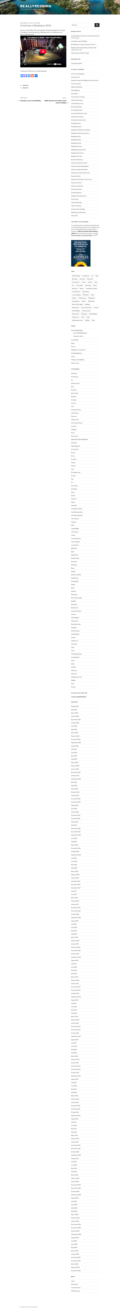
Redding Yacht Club (76, 156)
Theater (73, 637)
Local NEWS (74, 340)
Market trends (75, 558)
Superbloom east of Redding (79, 41)
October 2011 (75, 1112)
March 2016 (74, 937)
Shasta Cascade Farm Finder (79, 163)
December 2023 (75, 772)
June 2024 (74, 752)
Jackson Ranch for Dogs (78, 97)
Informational (76, 291)
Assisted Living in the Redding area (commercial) (84, 80)
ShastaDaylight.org (76, 353)
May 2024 (74, 756)
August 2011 (74, 1119)
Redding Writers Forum (77, 153)
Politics (84, 301)
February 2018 (75, 874)
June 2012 (74, 1086)
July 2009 (74, 1201)
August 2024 (75, 746)
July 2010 (74, 1161)
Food (95, 282)
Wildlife (87, 320)
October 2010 (75, 1152)
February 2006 (75, 1267)
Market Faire (74, 555)
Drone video (74, 436)
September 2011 (76, 1115)
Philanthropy (82, 298)
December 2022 (75, 798)
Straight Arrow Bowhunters (78, 196)
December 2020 (76, 828)
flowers (90, 282)
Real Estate (91, 301)
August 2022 (74, 805)
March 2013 (74, 1056)
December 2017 (75, 881)
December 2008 (76, 1224)
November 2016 (75, 911)
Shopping (84, 314)
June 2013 (74, 1046)
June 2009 (74, 1204)
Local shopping (76, 295)
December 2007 (76, 1257)
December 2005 (76, 1270)
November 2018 (75, 848)
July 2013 (74, 1043)
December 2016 (75, 907)
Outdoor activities (76, 574)
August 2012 (74, 1079)
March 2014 (74, 1016)
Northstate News (76, 123)
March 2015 (74, 977)
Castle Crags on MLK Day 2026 (80, 53)
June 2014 (74, 1006)
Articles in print (75, 383)
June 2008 (74, 1244)
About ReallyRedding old (80, 333)
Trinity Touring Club (76, 202)
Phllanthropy (74, 578)
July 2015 (74, 963)
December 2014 (75, 987)
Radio (72, 588)
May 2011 (74, 1128)
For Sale (73, 476)
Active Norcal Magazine (78, 74)
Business (73, 396)
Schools (96, 307)
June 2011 (74, 1125)
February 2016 (75, 940)
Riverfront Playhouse (77, 159)
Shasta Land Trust (76, 182)
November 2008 (76, 1227)
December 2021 (75, 815)
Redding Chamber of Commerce (80, 133)
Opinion (74, 298)
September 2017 (76, 888)
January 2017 (75, 904)
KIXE (72, 525)
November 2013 (75, 1029)
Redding (25, 85)
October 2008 (75, 1231)
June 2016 (74, 927)
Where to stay (75, 363)
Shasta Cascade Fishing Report (80, 166)
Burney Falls (74, 393)
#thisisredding (76, 276)
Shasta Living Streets (77, 186)
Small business (75, 631)
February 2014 (75, 1020)
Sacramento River (86, 307)
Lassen (73, 535)
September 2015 (76, 957)
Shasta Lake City (76, 624)
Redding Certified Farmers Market (80, 130)
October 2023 (75, 775)
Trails (82, 317)
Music (92, 295)
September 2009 (76, 1194)
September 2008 (76, 1234)
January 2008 (75, 1254)
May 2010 (74, 1168)
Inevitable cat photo (91, 288)
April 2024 (74, 759)
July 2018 (74, 858)
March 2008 (74, 1251)
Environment (75, 282)
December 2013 (75, 1026)
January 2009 (75, 1221)
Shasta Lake (75, 314)
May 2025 (74, 729)
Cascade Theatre (76, 83)
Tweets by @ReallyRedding (78, 696)
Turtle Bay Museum (76, 654)
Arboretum (74, 373)
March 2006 (74, 1264)
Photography (75, 301)
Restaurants (75, 307)
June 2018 (74, 861)
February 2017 (75, 901)
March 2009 (74, 1214)
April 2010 (74, 1171)
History (82, 288)
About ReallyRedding (77, 330)
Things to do (75, 317)
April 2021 (74, 825)
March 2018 (74, 871)
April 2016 (74, 934)
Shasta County (86, 310)
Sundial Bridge (93, 314)
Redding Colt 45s (76, 136)
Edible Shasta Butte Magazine (79, 439)
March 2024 (74, 762)
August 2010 (75, 1158)
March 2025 (74, 732)
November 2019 (75, 831)
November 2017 (75, 884)
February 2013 (75, 1059)
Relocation (74, 604)
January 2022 (75, 812)
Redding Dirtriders (76, 140)
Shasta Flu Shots (76, 176)
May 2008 (74, 1247)
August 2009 (75, 1198)
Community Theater (76, 423)
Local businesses (76, 538)
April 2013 (74, 1053)
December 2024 (75, 739)
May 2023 (74, 782)
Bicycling (74, 279)
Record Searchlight (77, 304)
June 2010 (74, 1165)
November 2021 (75, 818)
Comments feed (75, 1287)
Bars (97, 276)
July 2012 (73, 1082)
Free (72, 479)
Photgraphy (91, 298)
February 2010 (75, 1178)
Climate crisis (75, 419)
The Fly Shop (74, 199)
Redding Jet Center (76, 146)
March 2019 (74, 845)
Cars (72, 406)
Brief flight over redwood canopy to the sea (83, 44)
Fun (73, 285)
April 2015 (74, 973)
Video (88, 317)
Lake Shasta (85, 291)
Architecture (85, 276)
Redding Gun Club (76, 143)
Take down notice (78, 336)
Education (90, 279)
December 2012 (75, 1066)
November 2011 (75, 1109)
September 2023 (76, 779)
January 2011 (75, 1142)
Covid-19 (73, 426)
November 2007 (76, 1260)
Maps (72, 551)
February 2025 (75, 736)
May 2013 (74, 1049)
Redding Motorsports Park (78, 149)
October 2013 (75, 1033)
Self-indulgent (76, 310)
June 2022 (74, 808)
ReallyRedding (35, 6)
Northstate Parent (76, 126)
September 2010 (76, 1155)
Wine (93, 320)
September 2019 (76, 835)
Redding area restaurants (78, 350)
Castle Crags (74, 413)
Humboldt (74, 505)
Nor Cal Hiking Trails (76, 110)
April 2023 (74, 785)
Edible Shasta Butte (76, 87)
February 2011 (75, 1138)
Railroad (73, 591)
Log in (72, 1281)
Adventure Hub (75, 77)
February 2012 (75, 1099)
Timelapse (74, 644)
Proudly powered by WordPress (28, 1307)
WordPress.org (75, 1291)
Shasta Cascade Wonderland (79, 169)
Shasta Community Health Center (80, 173)
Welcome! (74, 673)
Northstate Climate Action (78, 120)
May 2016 (74, 930)
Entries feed (74, 1284)
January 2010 (75, 1181)
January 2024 (75, 769)
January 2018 (75, 878)
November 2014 (75, 990)
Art (92, 276)
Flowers (73, 466)
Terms (73, 356)
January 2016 (75, 944)
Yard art (73, 687)
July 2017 (73, 891)
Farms (73, 456)
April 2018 (74, 868)
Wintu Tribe (74, 215)
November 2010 (76, 1148)
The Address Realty (76, 63)
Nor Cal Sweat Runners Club (79, 113)
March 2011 (74, 1135)
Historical (74, 288)
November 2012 (75, 1069)
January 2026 (75, 716)
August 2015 (74, 960)
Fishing (73, 462)
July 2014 (74, 1003)
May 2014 (74, 1010)
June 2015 (74, 967)
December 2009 (76, 1185)
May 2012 (74, 1089)
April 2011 (74, 1132)
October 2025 (75, 723)
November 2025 (76, 719)
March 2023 (74, 789)
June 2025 (74, 726)
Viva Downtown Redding (78, 209)
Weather (73, 667)
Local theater (75, 545)
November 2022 (75, 802)
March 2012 (74, 1095)
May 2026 (74, 709)
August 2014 (74, 1000)
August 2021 (74, 822)
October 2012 (75, 1072)
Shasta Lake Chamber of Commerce (81, 179)
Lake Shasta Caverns (77, 103)
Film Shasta (74, 93)
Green (95, 285)
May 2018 (74, 864)
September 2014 (76, 997)
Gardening (88, 285)
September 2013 (76, 1036)
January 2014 (75, 1023)
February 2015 (75, 980)
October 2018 (75, 851)
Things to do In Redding (77, 359)
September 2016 (76, 917)
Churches (82, 279)
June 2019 (74, 838)
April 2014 (74, 1013)
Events (84, 282)
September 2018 (76, 855)
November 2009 (76, 1188)
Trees (72, 650)
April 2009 (74, 1211)
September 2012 (76, 1076)
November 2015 (75, 950)
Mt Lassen (74, 561)
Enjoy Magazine (75, 90)
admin (38, 23)
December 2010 (75, 1145)
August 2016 (74, 921)
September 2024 (76, 742)
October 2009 (75, 1191)
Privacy (73, 346)
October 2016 (75, 914)
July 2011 (73, 1122)
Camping (73, 400)
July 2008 (74, 1241)
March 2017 (74, 897)
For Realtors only (75, 472)
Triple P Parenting (76, 206)
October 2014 (75, 993)
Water (73, 664)
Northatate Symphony (77, 116)
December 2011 (75, 1105)
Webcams (74, 670)
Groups (73, 495)
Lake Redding (75, 528)
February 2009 (75, 1218)
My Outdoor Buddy (76, 107)
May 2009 (74, 1208)
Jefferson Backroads (77, 100)
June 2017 (74, 894)
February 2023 (75, 792)
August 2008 (75, 1237)
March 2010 (74, 1175)
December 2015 (75, 947)
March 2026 (74, 713)
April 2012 (74, 1092)
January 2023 (75, 795)
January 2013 (75, 1062)
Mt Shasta (86, 295)
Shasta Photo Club (76, 189)
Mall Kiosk (74, 548)
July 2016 (74, 924)
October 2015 (75, 954)
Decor (73, 433)
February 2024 (75, 765)
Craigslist (73, 429)
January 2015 (75, 983)
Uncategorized (75, 657)
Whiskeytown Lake (77, 320)
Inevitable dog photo (77, 512)
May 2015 (74, 970)
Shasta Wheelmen (76, 192)
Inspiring (73, 522)
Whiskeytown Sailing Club (78, 212)
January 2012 (75, 1102)
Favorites (73, 459)
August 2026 (75, 706)
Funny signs (79, 285)
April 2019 (74, 841)
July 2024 (74, 749)
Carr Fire (73, 403)
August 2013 (74, 1039)
